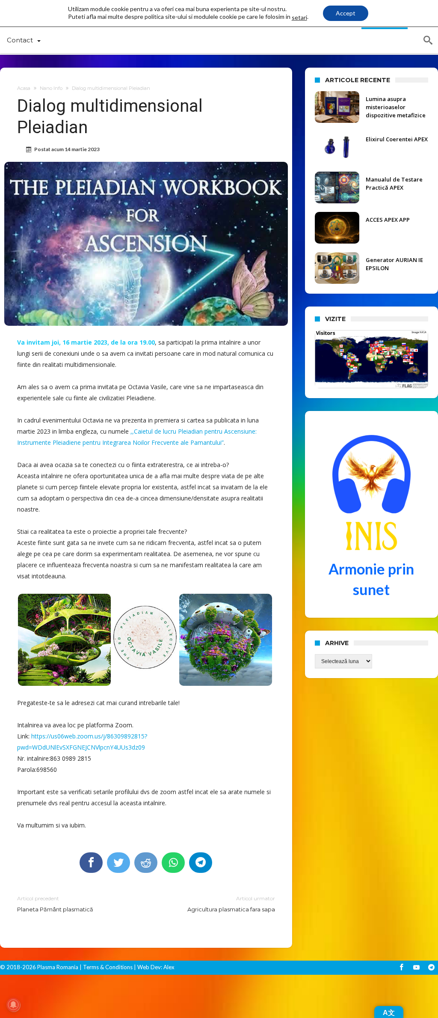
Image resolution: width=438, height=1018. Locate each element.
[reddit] (145, 862)
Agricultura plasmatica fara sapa (231, 904)
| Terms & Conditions (106, 967)
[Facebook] (401, 968)
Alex (168, 967)
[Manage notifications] (13, 1005)
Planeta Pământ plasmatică (55, 904)
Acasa (23, 88)
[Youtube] (416, 968)
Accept (345, 13)
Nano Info (51, 88)
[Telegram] (431, 968)
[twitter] (118, 862)
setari (299, 17)
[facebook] (91, 862)
